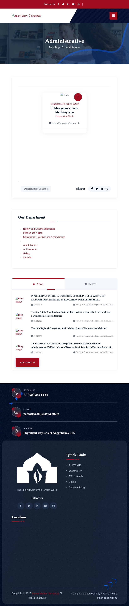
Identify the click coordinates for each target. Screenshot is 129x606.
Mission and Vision (32, 232)
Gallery (27, 253)
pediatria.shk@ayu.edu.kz (41, 413)
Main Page (54, 47)
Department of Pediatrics (36, 188)
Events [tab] (92, 284)
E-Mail (72, 481)
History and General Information (39, 228)
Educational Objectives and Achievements (44, 237)
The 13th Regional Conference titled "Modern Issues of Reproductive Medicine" (69, 328)
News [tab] (39, 284)
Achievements (30, 249)
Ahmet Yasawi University (45, 593)
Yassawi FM (75, 471)
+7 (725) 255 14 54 (35, 394)
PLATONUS (75, 465)
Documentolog (77, 487)
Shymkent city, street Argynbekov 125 (49, 433)
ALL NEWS (25, 362)
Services (27, 257)
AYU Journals (76, 476)
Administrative (30, 245)
